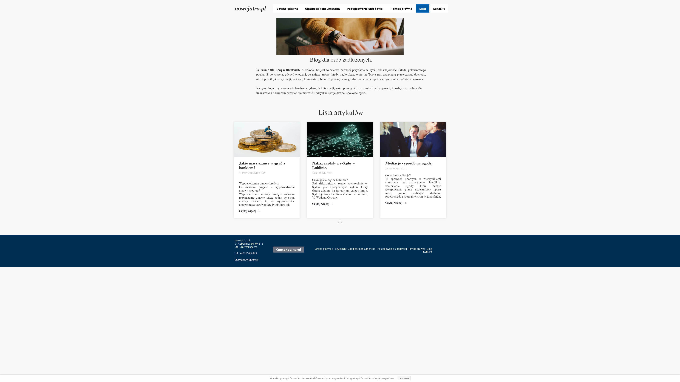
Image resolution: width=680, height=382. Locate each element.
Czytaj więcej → (249, 211)
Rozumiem (404, 378)
